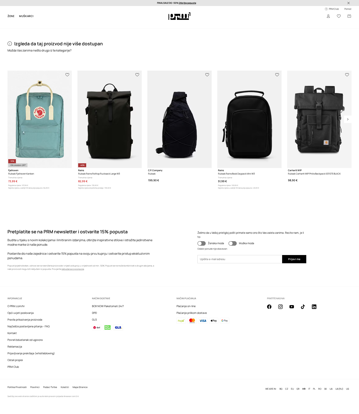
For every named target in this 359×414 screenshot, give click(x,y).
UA (331, 389)
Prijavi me (294, 259)
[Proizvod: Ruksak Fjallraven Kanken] (39, 119)
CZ (286, 389)
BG (281, 389)
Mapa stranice (80, 387)
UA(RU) (339, 389)
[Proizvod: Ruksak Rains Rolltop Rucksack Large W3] (109, 119)
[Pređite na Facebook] (271, 308)
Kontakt (12, 333)
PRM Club (13, 366)
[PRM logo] (179, 16)
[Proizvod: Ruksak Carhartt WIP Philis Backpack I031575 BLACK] (319, 119)
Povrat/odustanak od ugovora (25, 340)
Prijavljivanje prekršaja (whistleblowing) (31, 353)
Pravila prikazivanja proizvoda (24, 319)
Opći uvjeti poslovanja (20, 313)
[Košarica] (349, 16)
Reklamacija (14, 346)
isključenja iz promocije (73, 269)
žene (11, 16)
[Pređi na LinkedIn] (316, 308)
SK (325, 389)
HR (304, 389)
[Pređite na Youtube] (293, 308)
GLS (94, 319)
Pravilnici (35, 387)
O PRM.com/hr (16, 306)
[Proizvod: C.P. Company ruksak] (179, 119)
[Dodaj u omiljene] (67, 74)
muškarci (26, 16)
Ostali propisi (15, 360)
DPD (94, 313)
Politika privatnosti (17, 387)
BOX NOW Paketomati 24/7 (108, 306)
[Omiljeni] (339, 16)
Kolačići (65, 387)
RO (319, 389)
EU (292, 389)
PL (314, 389)
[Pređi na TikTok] (305, 308)
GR (298, 389)
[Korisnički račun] (328, 16)
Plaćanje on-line (186, 306)
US (347, 389)
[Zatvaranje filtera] (349, 3)
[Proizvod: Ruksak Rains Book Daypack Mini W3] (249, 119)
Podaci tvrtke (50, 387)
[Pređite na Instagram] (282, 308)
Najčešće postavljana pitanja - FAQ (28, 326)
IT (309, 389)
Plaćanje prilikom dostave (192, 313)
